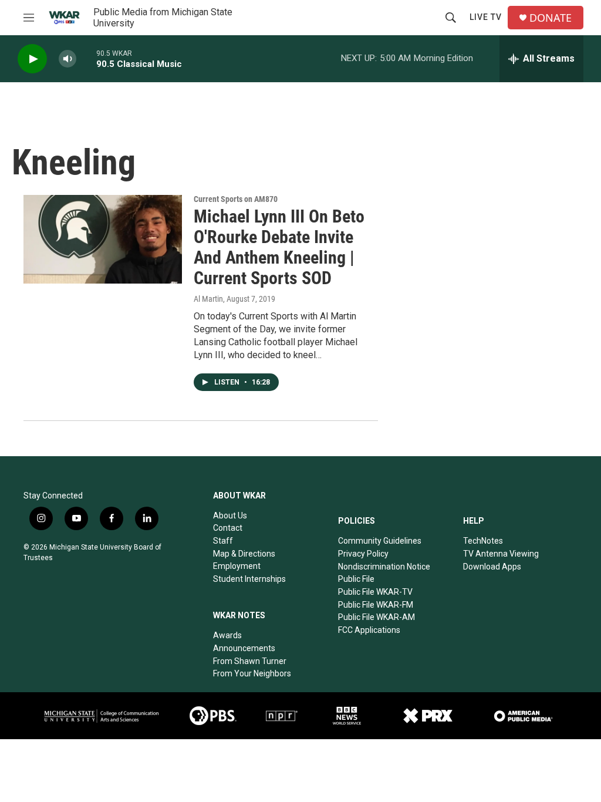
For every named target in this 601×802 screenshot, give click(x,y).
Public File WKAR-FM (375, 604)
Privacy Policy (363, 553)
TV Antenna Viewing (501, 553)
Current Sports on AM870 (236, 199)
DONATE (550, 18)
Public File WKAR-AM (376, 617)
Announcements (244, 648)
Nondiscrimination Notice (384, 566)
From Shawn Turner (249, 661)
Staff (223, 540)
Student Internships (249, 579)
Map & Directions (244, 553)
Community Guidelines (379, 540)
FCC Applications (369, 630)
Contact (227, 528)
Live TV (486, 17)
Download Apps (492, 566)
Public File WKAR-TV (375, 592)
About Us (230, 515)
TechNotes (483, 540)
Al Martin (208, 299)
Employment (237, 566)
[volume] (67, 59)
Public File (356, 579)
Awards (227, 635)
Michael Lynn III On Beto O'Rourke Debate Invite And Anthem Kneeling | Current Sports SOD (279, 247)
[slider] (86, 58)
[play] (32, 59)
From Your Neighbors (252, 673)
